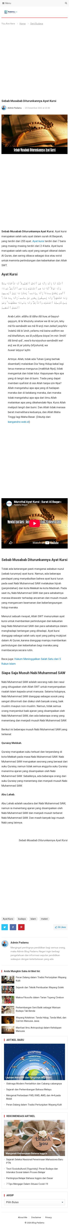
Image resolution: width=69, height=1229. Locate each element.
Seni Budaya (36, 23)
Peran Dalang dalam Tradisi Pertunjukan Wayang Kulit (34, 1104)
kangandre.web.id (18, 421)
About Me (22, 1217)
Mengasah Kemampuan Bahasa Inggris (26, 1153)
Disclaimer (36, 1217)
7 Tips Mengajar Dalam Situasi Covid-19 (27, 1184)
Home (23, 23)
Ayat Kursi (8, 919)
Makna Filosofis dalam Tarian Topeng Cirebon (40, 997)
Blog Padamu (38, 1222)
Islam (33, 919)
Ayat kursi (38, 241)
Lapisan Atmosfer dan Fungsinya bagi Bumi (29, 1077)
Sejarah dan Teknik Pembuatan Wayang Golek (40, 987)
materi (44, 919)
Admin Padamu (15, 108)
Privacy (48, 1217)
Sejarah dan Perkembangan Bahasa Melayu (29, 1089)
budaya (22, 919)
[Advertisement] (34, 63)
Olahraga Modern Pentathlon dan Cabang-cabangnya (34, 1083)
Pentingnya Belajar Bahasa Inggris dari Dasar (29, 1178)
